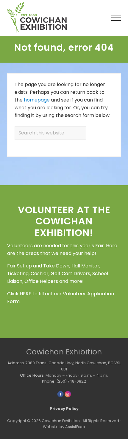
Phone (48, 381)
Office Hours (32, 375)
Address (15, 362)
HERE (25, 293)
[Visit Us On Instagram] (67, 396)
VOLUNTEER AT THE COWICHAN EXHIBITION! (64, 221)
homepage (37, 99)
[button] (116, 17)
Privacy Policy (64, 408)
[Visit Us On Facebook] (60, 396)
